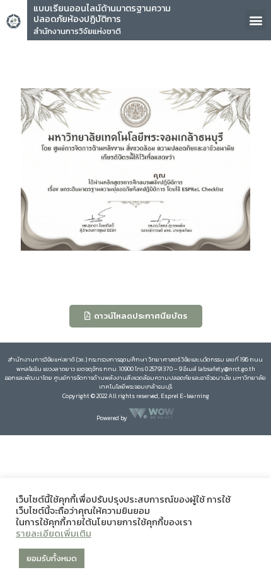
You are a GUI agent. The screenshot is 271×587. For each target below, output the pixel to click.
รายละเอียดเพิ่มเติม (53, 533)
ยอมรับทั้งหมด (51, 558)
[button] (255, 19)
